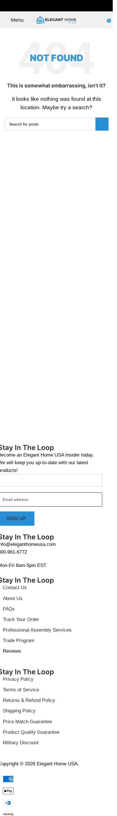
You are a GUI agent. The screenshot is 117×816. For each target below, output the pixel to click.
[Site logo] (56, 19)
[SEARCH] (101, 124)
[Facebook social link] (42, 6)
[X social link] (49, 6)
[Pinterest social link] (56, 6)
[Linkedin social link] (63, 6)
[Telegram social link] (70, 6)
